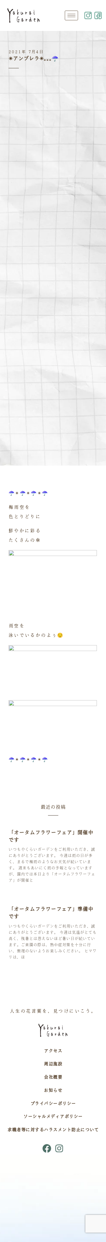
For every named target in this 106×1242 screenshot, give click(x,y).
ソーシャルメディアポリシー (53, 1116)
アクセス (53, 1050)
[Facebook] (47, 1148)
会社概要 (53, 1077)
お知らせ (53, 1090)
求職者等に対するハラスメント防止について (53, 1129)
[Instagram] (59, 1148)
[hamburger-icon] (71, 15)
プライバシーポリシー (53, 1103)
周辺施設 (53, 1063)
